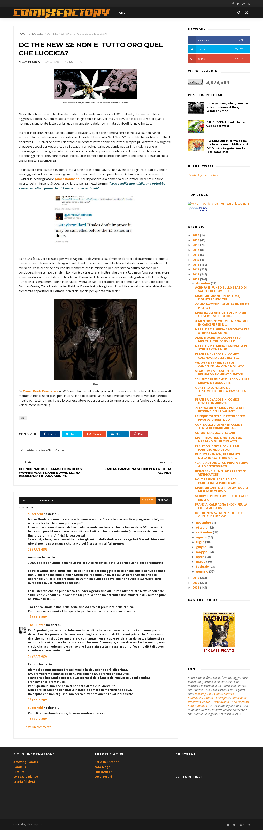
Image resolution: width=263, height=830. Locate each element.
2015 (196, 260)
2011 (196, 279)
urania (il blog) (24, 781)
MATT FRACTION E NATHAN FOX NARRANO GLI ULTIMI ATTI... (218, 439)
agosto (202, 537)
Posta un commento (37, 727)
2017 (196, 250)
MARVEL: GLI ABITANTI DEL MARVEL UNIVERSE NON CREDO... (221, 314)
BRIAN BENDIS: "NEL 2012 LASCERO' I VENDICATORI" (221, 473)
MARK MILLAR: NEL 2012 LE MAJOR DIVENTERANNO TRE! (220, 297)
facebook (164, 500)
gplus (220, 58)
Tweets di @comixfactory (203, 175)
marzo (201, 561)
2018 (196, 245)
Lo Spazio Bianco (25, 776)
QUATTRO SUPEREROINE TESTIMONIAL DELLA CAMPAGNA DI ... (222, 391)
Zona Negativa (240, 702)
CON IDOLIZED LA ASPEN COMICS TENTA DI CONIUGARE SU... (218, 426)
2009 (196, 583)
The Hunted (36, 625)
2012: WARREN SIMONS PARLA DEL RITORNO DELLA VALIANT (220, 409)
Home (22, 33)
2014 (196, 265)
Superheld (35, 514)
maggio (202, 552)
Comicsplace (222, 698)
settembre (204, 532)
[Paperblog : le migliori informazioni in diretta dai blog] (198, 211)
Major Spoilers (197, 706)
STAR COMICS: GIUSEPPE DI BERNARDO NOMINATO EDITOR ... (220, 372)
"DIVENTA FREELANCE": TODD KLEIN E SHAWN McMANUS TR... (222, 381)
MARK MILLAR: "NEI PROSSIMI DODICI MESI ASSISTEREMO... (221, 489)
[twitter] (238, 4)
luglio (200, 542)
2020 (196, 235)
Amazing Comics (25, 762)
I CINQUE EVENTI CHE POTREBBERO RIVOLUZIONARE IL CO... (220, 417)
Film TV (18, 772)
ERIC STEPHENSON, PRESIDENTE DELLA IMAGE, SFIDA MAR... (218, 456)
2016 (196, 255)
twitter (220, 49)
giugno (201, 547)
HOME (121, 12)
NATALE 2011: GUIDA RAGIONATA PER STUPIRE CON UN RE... (222, 331)
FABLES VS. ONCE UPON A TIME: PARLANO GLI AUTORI (217, 447)
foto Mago (102, 767)
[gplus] (243, 4)
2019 (196, 240)
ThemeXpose (34, 824)
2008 (196, 587)
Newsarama (221, 702)
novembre (204, 522)
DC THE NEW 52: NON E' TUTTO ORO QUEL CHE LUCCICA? (221, 514)
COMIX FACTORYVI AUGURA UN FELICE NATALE (222, 306)
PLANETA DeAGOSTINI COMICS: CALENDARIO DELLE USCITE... (217, 356)
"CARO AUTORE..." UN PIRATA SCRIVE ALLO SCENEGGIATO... (221, 464)
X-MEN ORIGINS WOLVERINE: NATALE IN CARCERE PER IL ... (221, 322)
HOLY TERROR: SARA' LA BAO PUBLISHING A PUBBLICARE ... (217, 481)
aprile (200, 557)
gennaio (202, 571)
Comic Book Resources (40, 391)
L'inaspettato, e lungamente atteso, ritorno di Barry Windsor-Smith (227, 107)
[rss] (249, 4)
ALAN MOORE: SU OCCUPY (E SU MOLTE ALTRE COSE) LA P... (218, 339)
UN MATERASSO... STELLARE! (215, 433)
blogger (147, 500)
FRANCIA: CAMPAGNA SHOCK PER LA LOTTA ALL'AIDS (221, 506)
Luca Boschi (103, 776)
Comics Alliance (224, 694)
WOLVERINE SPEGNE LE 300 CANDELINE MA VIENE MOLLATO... (221, 364)
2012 (196, 274)
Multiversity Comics (200, 698)
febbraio (203, 566)
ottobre (202, 527)
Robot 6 (207, 702)
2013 (196, 269)
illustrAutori (103, 772)
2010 (196, 578)
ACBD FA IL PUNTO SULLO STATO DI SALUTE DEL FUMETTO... (221, 289)
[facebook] (233, 4)
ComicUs (19, 767)
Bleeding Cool (203, 694)
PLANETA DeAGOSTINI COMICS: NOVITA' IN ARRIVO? (217, 401)
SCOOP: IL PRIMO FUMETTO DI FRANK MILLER (221, 497)
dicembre (203, 283)
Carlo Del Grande (107, 762)
